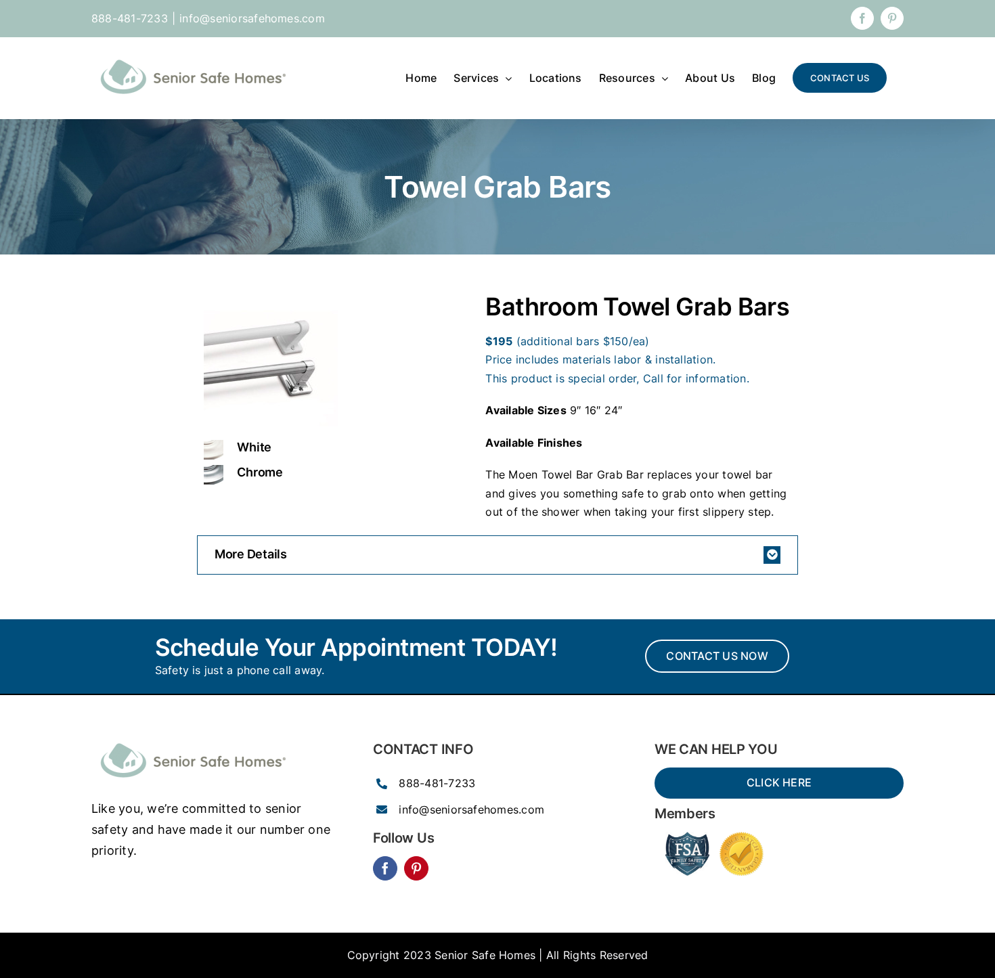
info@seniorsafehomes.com (252, 18)
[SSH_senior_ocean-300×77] (192, 740)
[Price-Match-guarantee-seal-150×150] (742, 837)
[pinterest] (416, 868)
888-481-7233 (437, 783)
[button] (497, 555)
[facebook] (385, 868)
